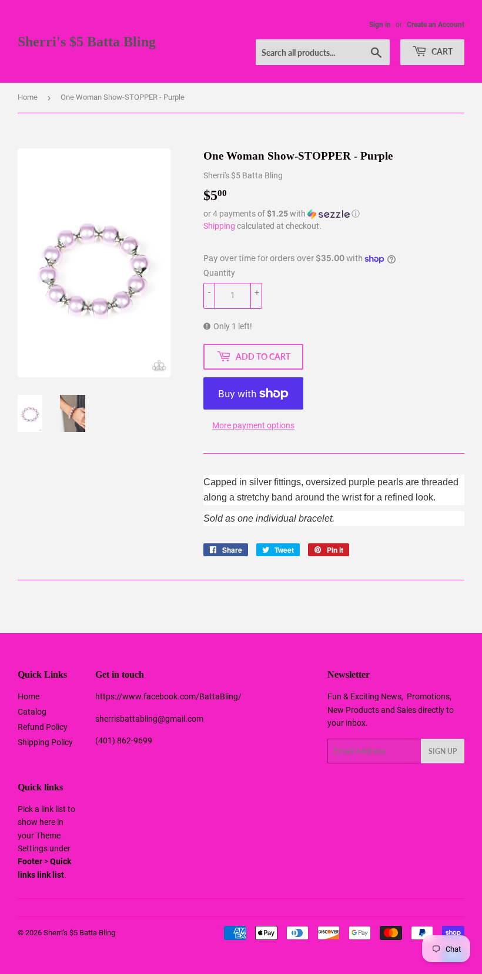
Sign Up (443, 751)
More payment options (253, 425)
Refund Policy (43, 727)
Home (28, 97)
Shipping (219, 226)
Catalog (32, 711)
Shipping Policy (45, 742)
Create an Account (435, 25)
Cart (441, 51)
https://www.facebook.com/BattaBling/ (168, 696)
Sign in (380, 25)
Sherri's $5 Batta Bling (87, 41)
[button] (333, 213)
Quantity (219, 273)
